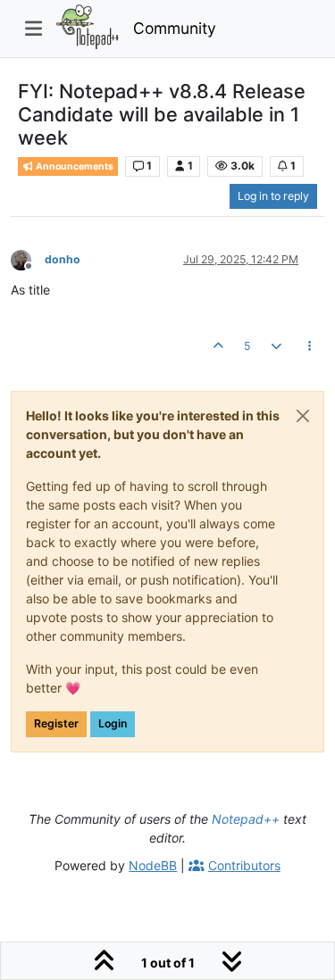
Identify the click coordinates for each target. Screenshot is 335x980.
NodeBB (153, 865)
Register (56, 723)
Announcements (73, 166)
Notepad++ (246, 818)
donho (62, 259)
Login (112, 723)
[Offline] (28, 258)
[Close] (302, 416)
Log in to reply (273, 196)
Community (174, 28)
